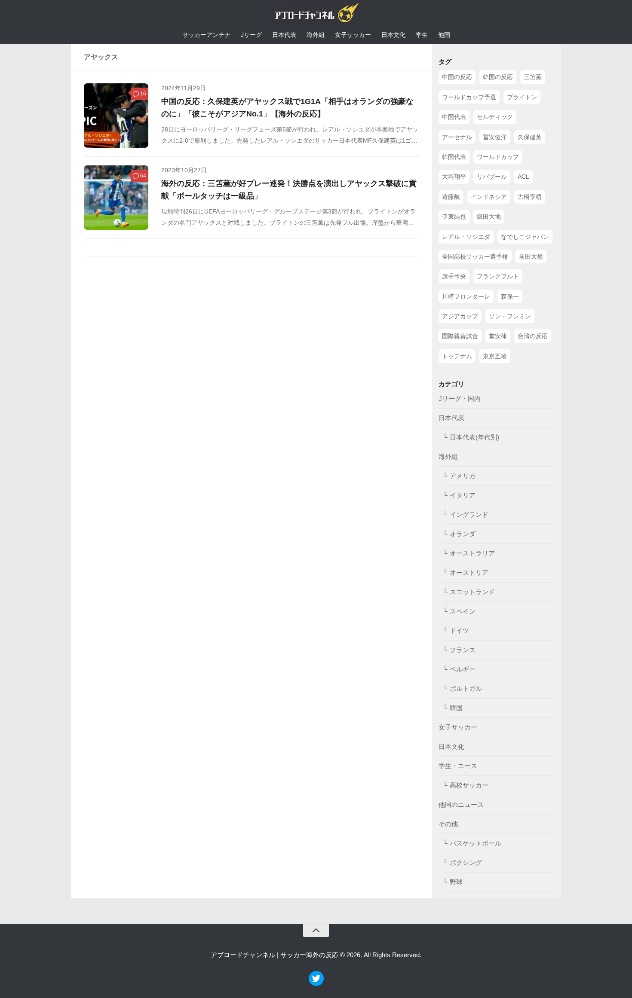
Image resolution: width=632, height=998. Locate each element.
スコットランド (472, 591)
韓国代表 (454, 156)
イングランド (469, 514)
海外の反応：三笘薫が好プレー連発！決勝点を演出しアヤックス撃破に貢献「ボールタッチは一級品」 (289, 189)
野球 (456, 881)
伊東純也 (454, 216)
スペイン (463, 611)
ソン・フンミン (510, 316)
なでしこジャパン (525, 236)
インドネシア (489, 196)
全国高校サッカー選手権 (475, 256)
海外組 (316, 34)
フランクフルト (498, 276)
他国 (444, 34)
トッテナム (457, 356)
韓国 (456, 707)
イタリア (463, 495)
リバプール (492, 176)
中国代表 (454, 116)
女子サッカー (353, 34)
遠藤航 (451, 196)
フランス (463, 649)
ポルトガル (466, 688)
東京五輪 (495, 356)
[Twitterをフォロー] (316, 983)
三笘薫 (533, 76)
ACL (523, 176)
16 (143, 94)
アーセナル (457, 137)
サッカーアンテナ (206, 34)
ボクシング (466, 862)
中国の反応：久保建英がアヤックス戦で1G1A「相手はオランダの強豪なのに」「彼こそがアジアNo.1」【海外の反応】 (287, 107)
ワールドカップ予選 (469, 97)
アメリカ (463, 475)
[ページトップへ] (316, 930)
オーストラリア (472, 553)
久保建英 (530, 137)
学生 (422, 34)
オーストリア (469, 572)
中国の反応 (457, 76)
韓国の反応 (498, 76)
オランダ (463, 533)
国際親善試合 (460, 336)
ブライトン (522, 97)
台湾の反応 (533, 336)
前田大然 (531, 256)
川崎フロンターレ (466, 296)
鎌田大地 (489, 216)
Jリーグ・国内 (460, 398)
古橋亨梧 (530, 196)
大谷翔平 (454, 176)
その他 (448, 823)
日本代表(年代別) (474, 437)
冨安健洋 (495, 137)
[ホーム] (316, 14)
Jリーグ (251, 34)
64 (143, 176)
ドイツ (459, 630)
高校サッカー (469, 785)
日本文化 (393, 34)
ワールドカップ (498, 156)
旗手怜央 (454, 276)
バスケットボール (475, 843)
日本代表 (284, 34)
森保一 (510, 296)
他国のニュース (461, 804)
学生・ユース (458, 765)
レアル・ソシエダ (466, 236)
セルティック (495, 116)
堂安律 (498, 336)
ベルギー (463, 669)
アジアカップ (460, 316)
